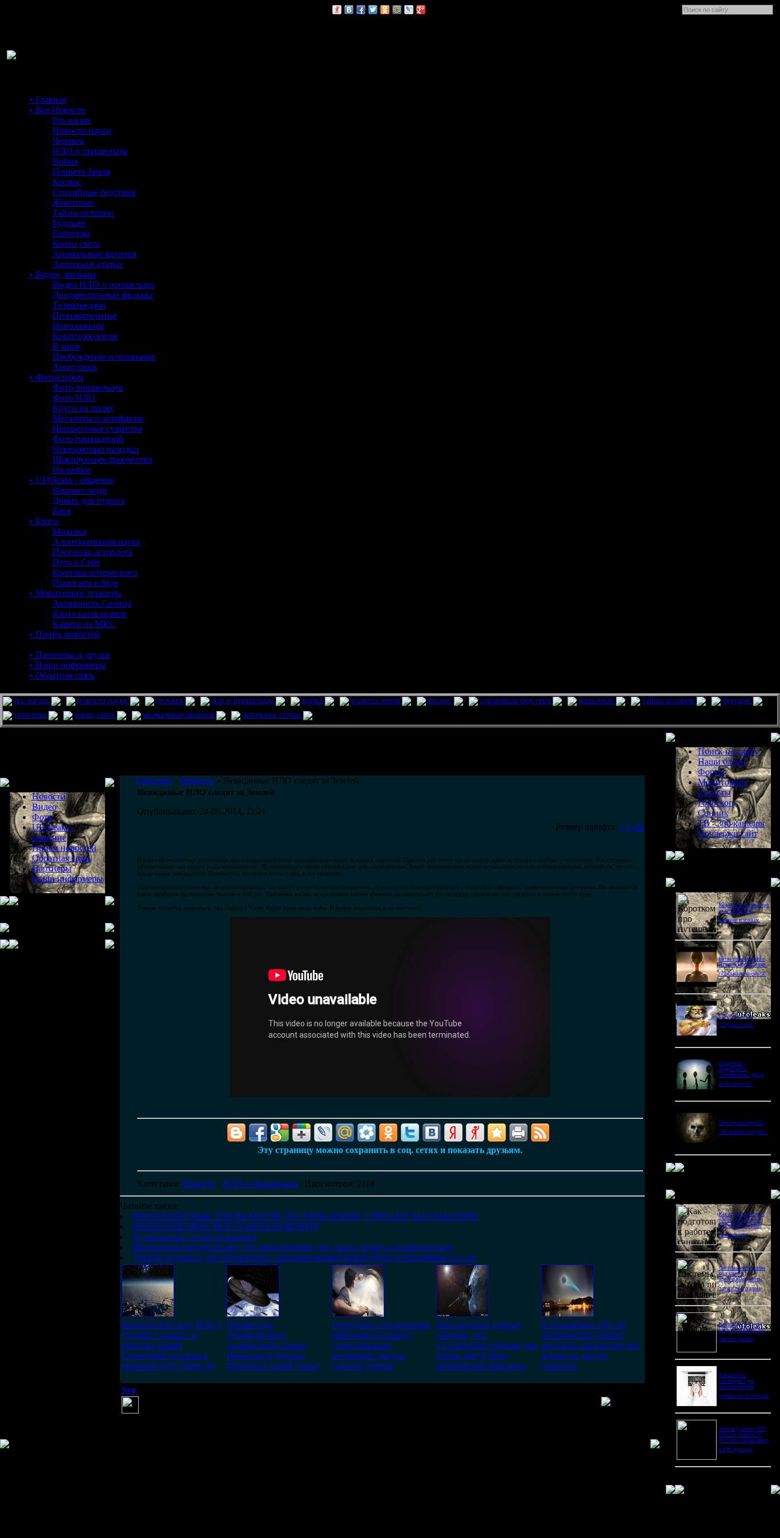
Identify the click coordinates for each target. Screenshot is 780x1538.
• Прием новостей (65, 634)
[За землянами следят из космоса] (358, 1314)
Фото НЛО (74, 398)
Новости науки (82, 130)
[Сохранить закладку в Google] (280, 1132)
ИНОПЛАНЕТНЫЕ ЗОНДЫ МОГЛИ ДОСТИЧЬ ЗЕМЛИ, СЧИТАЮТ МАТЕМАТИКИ (305, 1216)
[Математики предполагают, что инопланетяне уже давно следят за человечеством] (462, 1314)
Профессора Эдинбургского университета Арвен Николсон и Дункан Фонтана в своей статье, (274, 1345)
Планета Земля (81, 171)
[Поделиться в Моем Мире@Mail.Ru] (396, 9)
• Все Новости (58, 110)
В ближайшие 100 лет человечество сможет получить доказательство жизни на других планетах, (590, 1345)
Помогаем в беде (85, 583)
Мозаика (69, 531)
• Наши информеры (68, 665)
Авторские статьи (87, 264)
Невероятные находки (96, 449)
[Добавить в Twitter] (372, 9)
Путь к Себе (76, 562)
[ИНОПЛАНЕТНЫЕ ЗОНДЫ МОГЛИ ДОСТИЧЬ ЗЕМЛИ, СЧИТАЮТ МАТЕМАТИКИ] (148, 1314)
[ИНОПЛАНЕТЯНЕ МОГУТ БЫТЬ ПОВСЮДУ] (253, 1314)
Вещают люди (80, 490)
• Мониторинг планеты (75, 593)
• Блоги (44, 521)
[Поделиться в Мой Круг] (366, 1132)
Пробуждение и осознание (104, 357)
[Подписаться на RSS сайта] (540, 1132)
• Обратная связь (62, 675)
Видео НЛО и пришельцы (104, 285)
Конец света (76, 243)
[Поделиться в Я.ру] (336, 9)
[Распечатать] (518, 1132)
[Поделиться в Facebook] (360, 9)
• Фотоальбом (56, 377)
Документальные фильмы (103, 295)
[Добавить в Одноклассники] (384, 9)
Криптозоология (85, 336)
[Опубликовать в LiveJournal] (408, 9)
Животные (73, 202)
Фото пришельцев (88, 387)
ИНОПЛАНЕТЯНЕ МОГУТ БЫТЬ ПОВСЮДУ (226, 1226)
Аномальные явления (94, 254)
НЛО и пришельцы (90, 151)
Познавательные (85, 315)
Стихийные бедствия (94, 192)
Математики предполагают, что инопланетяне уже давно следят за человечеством (292, 1247)
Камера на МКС (84, 624)
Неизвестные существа (97, 428)
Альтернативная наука (96, 542)
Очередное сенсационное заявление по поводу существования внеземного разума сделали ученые (381, 1345)
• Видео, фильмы (63, 274)
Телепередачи (79, 305)
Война (65, 161)
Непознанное (78, 326)
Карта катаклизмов (90, 614)
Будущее (69, 223)
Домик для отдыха (88, 500)
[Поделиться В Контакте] (348, 9)
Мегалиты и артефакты (98, 418)
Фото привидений (88, 439)
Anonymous (75, 367)
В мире (67, 346)
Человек (69, 141)
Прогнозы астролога (92, 552)
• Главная (48, 100)
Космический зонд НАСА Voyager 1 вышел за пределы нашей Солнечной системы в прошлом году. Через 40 (172, 1345)
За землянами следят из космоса (194, 1237)
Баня (62, 511)
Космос (67, 182)
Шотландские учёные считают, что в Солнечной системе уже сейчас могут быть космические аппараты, (486, 1345)
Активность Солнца (92, 603)
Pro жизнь (72, 120)
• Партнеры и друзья (70, 655)
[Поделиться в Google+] (420, 9)
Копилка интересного (95, 572)
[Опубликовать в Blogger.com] (236, 1132)
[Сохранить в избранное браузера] (497, 1132)
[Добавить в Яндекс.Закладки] (453, 1132)
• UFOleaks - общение (72, 480)
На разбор (72, 470)
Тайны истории (83, 213)
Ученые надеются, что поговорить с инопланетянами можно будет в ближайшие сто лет (304, 1257)
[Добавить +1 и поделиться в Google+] (301, 1132)
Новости (199, 1183)
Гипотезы (71, 233)
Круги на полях (83, 408)
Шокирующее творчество (102, 459)
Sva (129, 1390)
